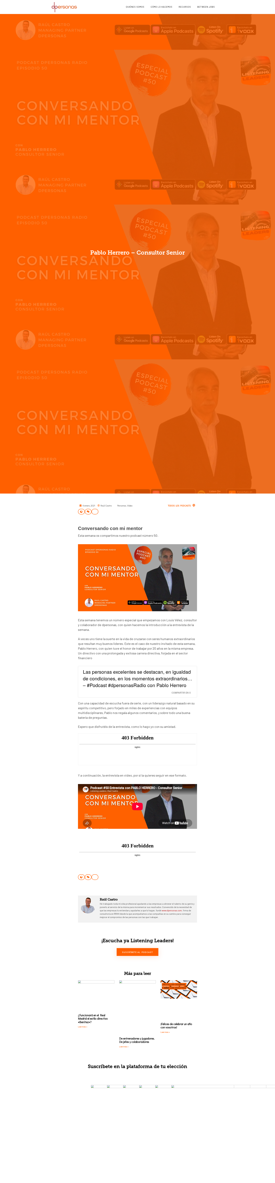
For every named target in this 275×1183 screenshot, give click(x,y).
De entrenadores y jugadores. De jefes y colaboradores (137, 1040)
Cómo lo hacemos (161, 6)
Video (129, 505)
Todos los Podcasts (179, 505)
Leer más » (82, 1026)
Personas (121, 505)
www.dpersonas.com (172, 910)
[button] (81, 511)
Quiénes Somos (135, 6)
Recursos (185, 6)
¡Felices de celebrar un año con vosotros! (176, 1025)
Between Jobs (206, 6)
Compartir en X (181, 692)
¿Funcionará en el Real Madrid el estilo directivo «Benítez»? (93, 1018)
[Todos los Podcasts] (193, 505)
